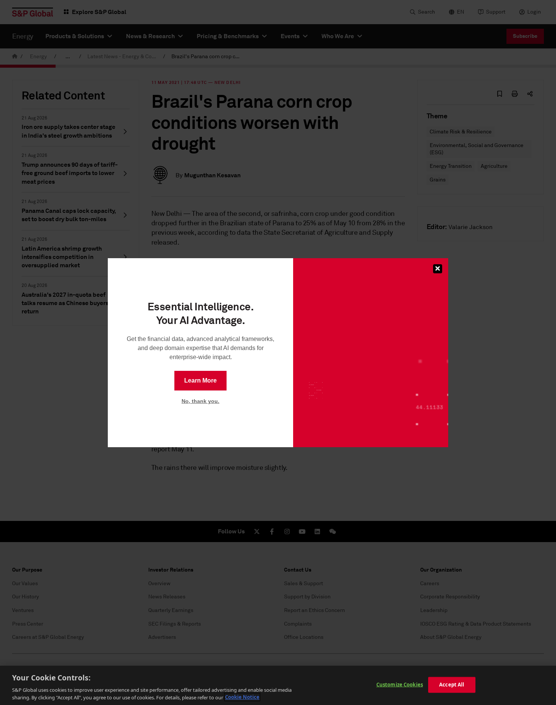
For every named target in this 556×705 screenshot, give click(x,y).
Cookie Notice (242, 697)
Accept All (451, 684)
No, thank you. (200, 401)
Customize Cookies (399, 684)
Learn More (200, 380)
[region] (278, 685)
